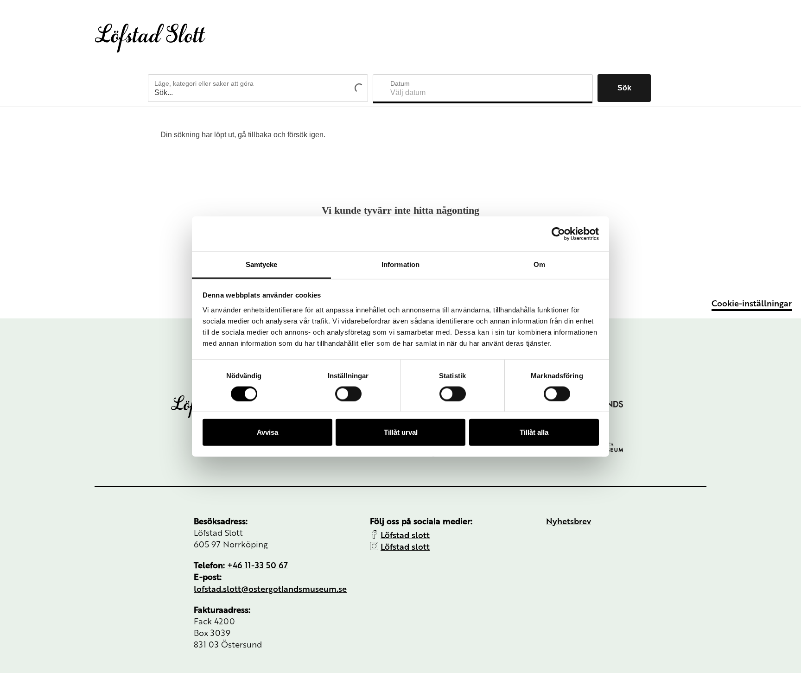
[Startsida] (150, 38)
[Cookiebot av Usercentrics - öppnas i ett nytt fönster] (558, 234)
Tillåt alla (534, 432)
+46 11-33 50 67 (257, 564)
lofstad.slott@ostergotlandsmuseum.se (270, 588)
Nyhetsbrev (568, 520)
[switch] (348, 393)
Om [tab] (539, 264)
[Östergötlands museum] (629, 401)
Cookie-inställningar (752, 302)
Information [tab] (400, 264)
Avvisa (267, 432)
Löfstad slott (405, 534)
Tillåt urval (401, 432)
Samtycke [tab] (262, 264)
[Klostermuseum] (629, 446)
